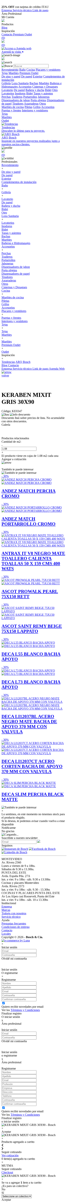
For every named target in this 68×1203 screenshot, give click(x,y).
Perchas (6, 96)
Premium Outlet (22, 34)
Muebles (13, 73)
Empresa (7, 10)
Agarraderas (31, 103)
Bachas (33, 83)
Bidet (48, 90)
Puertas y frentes (11, 110)
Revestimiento (10, 69)
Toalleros (17, 96)
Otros (42, 103)
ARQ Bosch (22, 361)
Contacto (7, 34)
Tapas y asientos (43, 93)
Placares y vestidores (48, 69)
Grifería (6, 83)
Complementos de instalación (19, 182)
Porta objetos (38, 100)
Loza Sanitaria (20, 83)
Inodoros (20, 93)
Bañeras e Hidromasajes (16, 243)
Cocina (30, 69)
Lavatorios (8, 93)
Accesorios (25, 86)
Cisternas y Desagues (45, 86)
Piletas (28, 107)
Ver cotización (10, 1155)
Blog (4, 27)
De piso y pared (11, 76)
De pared (26, 76)
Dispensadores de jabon (16, 100)
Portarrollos (30, 96)
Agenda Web (57, 368)
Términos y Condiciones (25, 1010)
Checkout (7, 1172)
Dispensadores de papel (16, 273)
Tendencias (8, 361)
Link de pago (40, 10)
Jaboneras (43, 96)
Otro (55, 90)
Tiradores (17, 103)
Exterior (37, 76)
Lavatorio (7, 90)
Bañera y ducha (35, 90)
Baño (22, 69)
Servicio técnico (22, 10)
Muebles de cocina (13, 107)
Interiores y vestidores (35, 110)
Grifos (37, 107)
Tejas (5, 73)
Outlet (5, 120)
